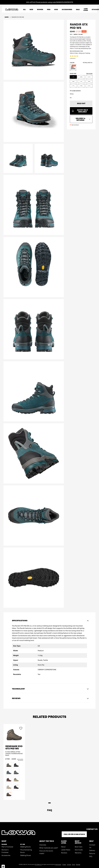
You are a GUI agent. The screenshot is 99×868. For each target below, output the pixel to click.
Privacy (64, 864)
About (63, 847)
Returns (92, 853)
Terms (73, 864)
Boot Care (78, 847)
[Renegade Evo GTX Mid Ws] (14, 735)
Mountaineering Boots (26, 851)
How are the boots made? (46, 852)
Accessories (6, 855)
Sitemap (78, 864)
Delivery (92, 850)
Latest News (65, 850)
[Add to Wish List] (20, 728)
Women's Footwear (5, 851)
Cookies (69, 864)
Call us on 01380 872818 (74, 834)
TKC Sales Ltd (38, 864)
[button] (74, 57)
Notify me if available (82, 111)
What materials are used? (48, 848)
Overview (42, 845)
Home (7, 17)
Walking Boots (25, 847)
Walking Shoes (25, 855)
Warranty (78, 853)
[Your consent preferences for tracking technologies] (3, 866)
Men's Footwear (7, 847)
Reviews (64, 853)
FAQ (90, 856)
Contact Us (92, 846)
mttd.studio (58, 864)
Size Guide (89, 73)
